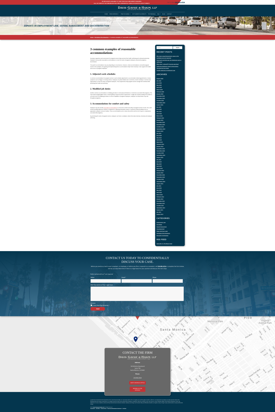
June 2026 (159, 83)
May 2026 (159, 85)
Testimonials (152, 14)
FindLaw (124, 408)
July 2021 (159, 212)
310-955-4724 (180, 2)
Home (106, 14)
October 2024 (160, 126)
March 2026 (160, 89)
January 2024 (160, 146)
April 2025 (159, 113)
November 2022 (161, 177)
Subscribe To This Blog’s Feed (164, 243)
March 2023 (160, 168)
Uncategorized (160, 229)
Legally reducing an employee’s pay (166, 70)
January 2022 (160, 199)
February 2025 (160, 118)
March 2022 (160, 194)
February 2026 (160, 91)
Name (92, 277)
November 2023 (161, 150)
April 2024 (159, 140)
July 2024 (159, 133)
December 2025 (161, 96)
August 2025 (160, 104)
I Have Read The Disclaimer (101, 305)
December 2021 (161, 201)
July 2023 (159, 159)
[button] (273, 407)
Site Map (98, 408)
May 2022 (159, 190)
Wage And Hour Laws (162, 231)
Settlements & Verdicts (139, 14)
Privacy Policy (103, 408)
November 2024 (161, 124)
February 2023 (160, 170)
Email (124, 277)
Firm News (159, 224)
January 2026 (160, 94)
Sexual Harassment (162, 226)
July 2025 (159, 107)
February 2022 (160, 196)
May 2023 (159, 164)
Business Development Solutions (114, 408)
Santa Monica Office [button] (137, 383)
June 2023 (159, 161)
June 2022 (159, 188)
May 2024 (159, 137)
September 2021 (161, 207)
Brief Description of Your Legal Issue (102, 285)
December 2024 (161, 122)
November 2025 (161, 98)
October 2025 (160, 100)
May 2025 (159, 111)
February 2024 (160, 144)
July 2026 (159, 80)
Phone (154, 277)
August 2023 (160, 157)
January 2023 (160, 172)
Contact (169, 14)
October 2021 (160, 205)
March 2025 (160, 115)
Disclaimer (93, 303)
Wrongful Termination (162, 235)
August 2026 (160, 78)
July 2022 (159, 186)
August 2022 (160, 183)
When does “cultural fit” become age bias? (168, 64)
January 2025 (160, 120)
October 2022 (160, 179)
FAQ (158, 14)
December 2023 (161, 148)
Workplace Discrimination (163, 233)
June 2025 (159, 109)
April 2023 (159, 166)
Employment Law (161, 222)
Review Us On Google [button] (137, 389)
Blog (163, 14)
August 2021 (160, 210)
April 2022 (159, 192)
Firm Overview (113, 14)
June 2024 (159, 135)
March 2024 (160, 142)
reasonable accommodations (110, 107)
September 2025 (161, 102)
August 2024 (160, 131)
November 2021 (161, 203)
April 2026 (159, 87)
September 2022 (161, 181)
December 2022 (161, 175)
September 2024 (161, 129)
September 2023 (161, 155)
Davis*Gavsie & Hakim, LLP (98, 407)
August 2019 (160, 214)
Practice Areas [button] (125, 14)
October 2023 (160, 153)
